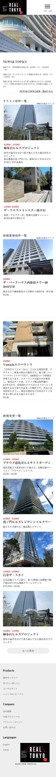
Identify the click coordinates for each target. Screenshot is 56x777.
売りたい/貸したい (11, 683)
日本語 (6, 750)
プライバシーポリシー (12, 722)
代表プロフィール (11, 716)
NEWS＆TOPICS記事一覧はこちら (36, 91)
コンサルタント (10, 688)
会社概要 (7, 711)
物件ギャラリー (10, 677)
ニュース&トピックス (13, 694)
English (6, 744)
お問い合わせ (9, 727)
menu (47, 6)
